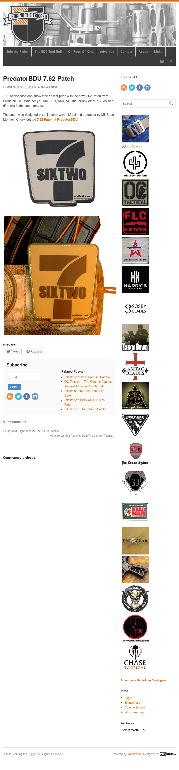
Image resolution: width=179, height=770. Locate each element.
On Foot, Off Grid (81, 51)
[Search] (171, 103)
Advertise (107, 51)
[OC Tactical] (135, 204)
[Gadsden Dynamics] (135, 494)
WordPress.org (134, 712)
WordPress (134, 754)
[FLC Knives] (135, 233)
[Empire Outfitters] (135, 436)
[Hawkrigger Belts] (135, 140)
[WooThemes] (168, 754)
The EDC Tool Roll (48, 51)
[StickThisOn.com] (135, 523)
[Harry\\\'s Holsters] (135, 291)
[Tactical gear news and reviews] (28, 41)
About (143, 51)
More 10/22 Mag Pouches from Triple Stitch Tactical (82, 436)
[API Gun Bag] (135, 262)
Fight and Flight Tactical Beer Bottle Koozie (31, 431)
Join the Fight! (17, 51)
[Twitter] (18, 396)
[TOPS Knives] (135, 407)
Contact (126, 51)
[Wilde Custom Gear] (135, 610)
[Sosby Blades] (135, 320)
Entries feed (132, 702)
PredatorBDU (16, 421)
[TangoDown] (135, 349)
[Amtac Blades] (135, 378)
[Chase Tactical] (135, 668)
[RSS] (10, 396)
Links (158, 51)
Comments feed (135, 707)
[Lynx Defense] (132, 146)
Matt (9, 87)
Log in (129, 698)
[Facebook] (27, 396)
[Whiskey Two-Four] (135, 175)
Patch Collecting (46, 87)
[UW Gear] (135, 552)
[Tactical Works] (135, 639)
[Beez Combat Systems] (135, 465)
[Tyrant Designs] (135, 581)
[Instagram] (35, 396)
